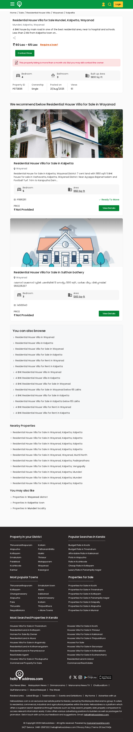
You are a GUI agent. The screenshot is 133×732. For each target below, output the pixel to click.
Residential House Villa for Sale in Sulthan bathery (49, 272)
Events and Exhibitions (70, 695)
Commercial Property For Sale (26, 663)
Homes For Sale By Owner (23, 634)
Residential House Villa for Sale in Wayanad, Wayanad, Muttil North (50, 455)
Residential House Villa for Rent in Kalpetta (39, 366)
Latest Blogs (32, 695)
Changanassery (18, 593)
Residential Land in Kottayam (25, 630)
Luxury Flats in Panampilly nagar (84, 569)
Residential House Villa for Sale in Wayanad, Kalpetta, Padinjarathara (51, 460)
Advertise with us (107, 695)
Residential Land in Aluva (23, 638)
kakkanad (43, 593)
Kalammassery (46, 597)
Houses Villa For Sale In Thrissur (83, 630)
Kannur (14, 569)
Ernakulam (15, 557)
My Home (90, 695)
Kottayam (15, 553)
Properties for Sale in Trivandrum (85, 589)
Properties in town (28, 502)
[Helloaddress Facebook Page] (70, 678)
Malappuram (45, 561)
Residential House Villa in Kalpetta (34, 343)
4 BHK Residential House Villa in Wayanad (38, 372)
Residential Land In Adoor (80, 659)
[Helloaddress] (19, 4)
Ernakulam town (46, 585)
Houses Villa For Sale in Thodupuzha (29, 659)
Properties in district (30, 497)
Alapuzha (15, 549)
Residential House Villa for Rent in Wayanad (39, 360)
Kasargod (43, 569)
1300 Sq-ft (79, 296)
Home (13, 12)
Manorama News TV (79, 685)
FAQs (108, 727)
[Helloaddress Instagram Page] (80, 677)
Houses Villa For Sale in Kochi (82, 626)
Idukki (41, 553)
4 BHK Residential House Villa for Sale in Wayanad (43, 383)
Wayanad (58, 12)
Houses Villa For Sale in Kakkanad (85, 634)
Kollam (41, 545)
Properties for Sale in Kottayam (84, 593)
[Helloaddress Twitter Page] (75, 678)
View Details (109, 208)
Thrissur (42, 557)
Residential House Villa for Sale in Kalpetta (43, 163)
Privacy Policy (84, 727)
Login (118, 4)
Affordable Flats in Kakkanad (83, 553)
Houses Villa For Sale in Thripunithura (86, 638)
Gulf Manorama (18, 689)
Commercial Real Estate (80, 663)
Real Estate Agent (19, 654)
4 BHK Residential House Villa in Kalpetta (37, 378)
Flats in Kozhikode (77, 561)
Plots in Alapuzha (77, 557)
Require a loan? (49, 44)
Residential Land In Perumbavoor (27, 650)
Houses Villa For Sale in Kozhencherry (87, 654)
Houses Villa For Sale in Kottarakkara (86, 650)
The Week (54, 689)
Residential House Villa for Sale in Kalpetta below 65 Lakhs (47, 401)
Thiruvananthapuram (21, 545)
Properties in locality (29, 508)
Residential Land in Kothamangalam (29, 646)
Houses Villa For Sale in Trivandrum (28, 626)
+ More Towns (45, 610)
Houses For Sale (75, 642)
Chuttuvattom (100, 685)
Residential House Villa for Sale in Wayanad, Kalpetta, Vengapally (49, 466)
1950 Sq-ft (79, 191)
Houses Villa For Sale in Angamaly (27, 642)
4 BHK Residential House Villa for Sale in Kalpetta (42, 395)
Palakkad (15, 561)
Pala (12, 602)
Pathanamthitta (46, 549)
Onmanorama (58, 685)
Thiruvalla (15, 606)
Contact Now (25, 53)
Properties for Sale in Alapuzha (84, 606)
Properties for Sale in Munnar (83, 610)
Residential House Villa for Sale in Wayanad (39, 348)
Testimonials (49, 695)
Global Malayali (38, 689)
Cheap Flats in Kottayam (81, 565)
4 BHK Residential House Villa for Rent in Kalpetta (42, 413)
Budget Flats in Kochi (79, 545)
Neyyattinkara (17, 610)
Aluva (41, 589)
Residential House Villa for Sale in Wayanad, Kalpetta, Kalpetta (47, 432)
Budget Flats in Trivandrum (82, 549)
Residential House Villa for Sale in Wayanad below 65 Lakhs (48, 389)
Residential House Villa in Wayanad (34, 337)
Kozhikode (15, 565)
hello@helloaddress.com (96, 714)
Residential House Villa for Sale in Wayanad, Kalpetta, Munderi (47, 472)
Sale (21, 12)
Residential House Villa (38, 12)
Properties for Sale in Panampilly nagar (88, 597)
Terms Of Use (98, 727)
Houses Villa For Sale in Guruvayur (85, 646)
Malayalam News (37, 685)
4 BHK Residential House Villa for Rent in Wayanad (43, 407)
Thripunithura (45, 606)
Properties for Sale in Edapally (84, 602)
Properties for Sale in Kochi (82, 585)
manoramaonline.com (98, 723)
